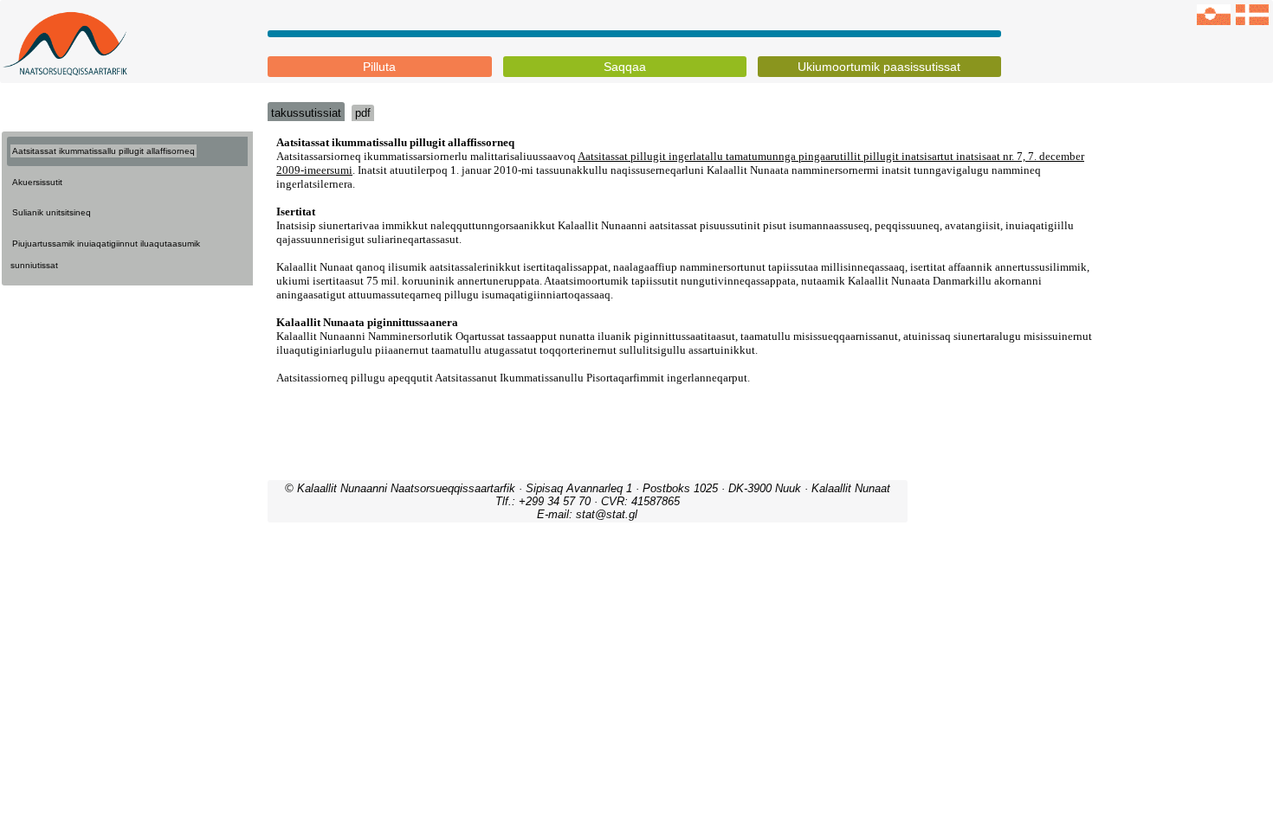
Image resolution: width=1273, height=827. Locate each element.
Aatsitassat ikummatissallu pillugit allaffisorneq (103, 151)
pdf (363, 112)
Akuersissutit (37, 182)
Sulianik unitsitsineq (51, 212)
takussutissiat (306, 112)
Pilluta (379, 67)
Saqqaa (625, 67)
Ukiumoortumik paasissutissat (879, 67)
